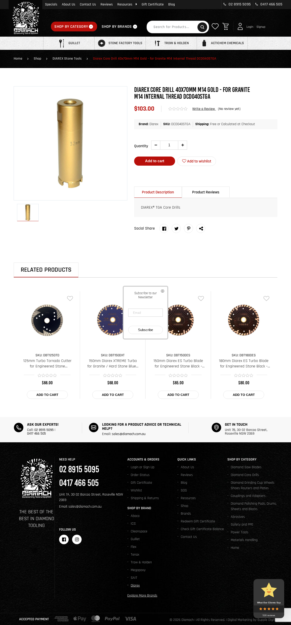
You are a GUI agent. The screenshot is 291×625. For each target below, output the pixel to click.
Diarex (135, 585)
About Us (68, 4)
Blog (171, 4)
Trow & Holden (141, 562)
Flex (133, 546)
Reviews (106, 4)
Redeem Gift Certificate (198, 521)
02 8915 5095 (239, 4)
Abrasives (238, 516)
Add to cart (154, 161)
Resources (124, 4)
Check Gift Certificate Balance (202, 529)
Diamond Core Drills (245, 475)
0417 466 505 (270, 4)
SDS (184, 490)
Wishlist (136, 490)
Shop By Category (71, 26)
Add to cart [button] (47, 395)
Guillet (135, 539)
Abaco (135, 516)
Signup (260, 27)
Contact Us (88, 4)
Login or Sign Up (142, 467)
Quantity (141, 146)
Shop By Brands (117, 26)
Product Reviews (205, 192)
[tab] (158, 192)
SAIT (134, 577)
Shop (37, 58)
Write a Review (204, 108)
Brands (186, 513)
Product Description (158, 192)
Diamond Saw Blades (246, 467)
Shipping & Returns (145, 498)
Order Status (140, 475)
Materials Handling (244, 540)
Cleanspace (139, 531)
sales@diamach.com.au (129, 434)
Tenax (135, 554)
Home (18, 58)
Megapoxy (138, 570)
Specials (51, 4)
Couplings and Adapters (248, 495)
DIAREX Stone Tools (67, 58)
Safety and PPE (242, 524)
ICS (133, 523)
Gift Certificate (153, 4)
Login (249, 27)
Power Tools (239, 532)
